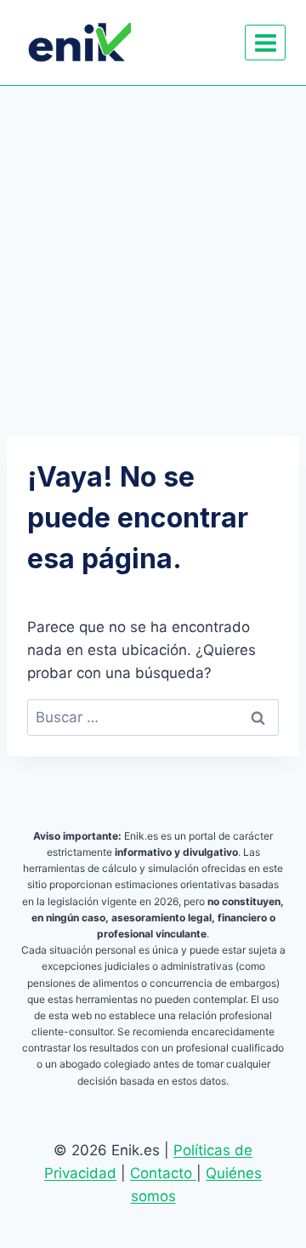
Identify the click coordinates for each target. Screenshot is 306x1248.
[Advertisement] (153, 247)
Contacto (163, 1173)
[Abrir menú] (265, 42)
